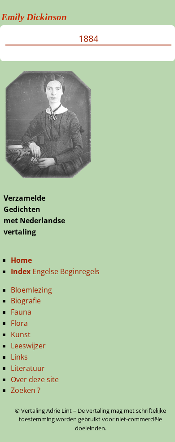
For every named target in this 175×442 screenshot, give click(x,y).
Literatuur (28, 368)
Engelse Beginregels (55, 271)
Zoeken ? (25, 390)
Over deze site (35, 379)
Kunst (21, 334)
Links (19, 357)
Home (21, 260)
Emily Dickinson (34, 17)
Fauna (21, 312)
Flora (19, 323)
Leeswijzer (28, 346)
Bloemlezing (31, 290)
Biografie (26, 301)
